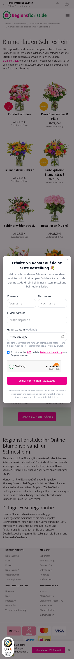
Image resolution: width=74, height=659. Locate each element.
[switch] (8, 654)
